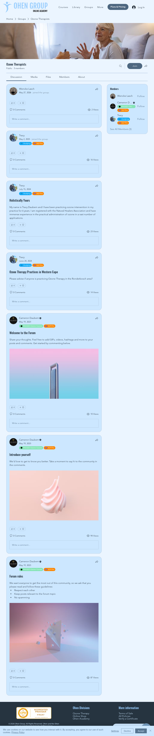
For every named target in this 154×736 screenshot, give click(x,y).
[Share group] (146, 66)
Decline (127, 730)
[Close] (150, 731)
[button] (100, 7)
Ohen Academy (81, 718)
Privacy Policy (18, 732)
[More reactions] (22, 103)
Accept (141, 730)
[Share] (97, 89)
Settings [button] (115, 730)
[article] (54, 106)
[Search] (120, 66)
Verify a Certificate (128, 718)
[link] (16, 76)
